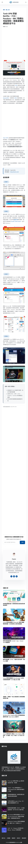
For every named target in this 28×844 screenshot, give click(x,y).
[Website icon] (14, 576)
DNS (15, 98)
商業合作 (18, 838)
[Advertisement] (14, 44)
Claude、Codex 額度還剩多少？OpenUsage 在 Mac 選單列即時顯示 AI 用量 (16, 789)
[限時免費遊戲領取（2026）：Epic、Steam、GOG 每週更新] (14, 633)
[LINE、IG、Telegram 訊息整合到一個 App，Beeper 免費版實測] (4, 830)
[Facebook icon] (11, 576)
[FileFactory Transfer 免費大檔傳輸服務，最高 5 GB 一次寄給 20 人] (4, 823)
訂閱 (22, 542)
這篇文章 (16, 219)
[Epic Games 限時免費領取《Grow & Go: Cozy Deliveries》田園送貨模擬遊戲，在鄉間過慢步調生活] (4, 816)
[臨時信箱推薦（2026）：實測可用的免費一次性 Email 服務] (14, 652)
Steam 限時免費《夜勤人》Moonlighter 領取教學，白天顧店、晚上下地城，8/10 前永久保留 (13, 735)
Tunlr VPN (5, 137)
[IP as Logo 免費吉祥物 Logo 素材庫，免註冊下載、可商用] (4, 782)
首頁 (4, 9)
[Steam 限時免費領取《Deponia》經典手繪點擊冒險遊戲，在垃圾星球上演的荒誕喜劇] (14, 615)
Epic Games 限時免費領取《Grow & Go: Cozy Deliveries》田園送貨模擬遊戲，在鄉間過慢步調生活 (16, 816)
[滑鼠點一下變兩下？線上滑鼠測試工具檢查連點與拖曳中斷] (14, 689)
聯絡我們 (13, 838)
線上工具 (8, 9)
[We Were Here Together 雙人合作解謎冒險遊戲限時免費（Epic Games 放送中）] (14, 708)
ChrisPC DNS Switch (16, 221)
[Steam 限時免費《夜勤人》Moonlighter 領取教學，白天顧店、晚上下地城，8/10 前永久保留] (14, 726)
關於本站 (3, 838)
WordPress (17, 842)
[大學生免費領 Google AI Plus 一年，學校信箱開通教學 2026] (4, 803)
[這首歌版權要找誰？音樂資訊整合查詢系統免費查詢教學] (14, 596)
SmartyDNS (6, 98)
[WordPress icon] (17, 576)
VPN (16, 85)
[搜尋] (25, 2)
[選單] (2, 2)
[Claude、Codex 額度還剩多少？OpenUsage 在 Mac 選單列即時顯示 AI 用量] (4, 789)
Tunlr (6, 185)
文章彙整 (8, 838)
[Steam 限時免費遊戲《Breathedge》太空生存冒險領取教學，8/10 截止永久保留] (14, 670)
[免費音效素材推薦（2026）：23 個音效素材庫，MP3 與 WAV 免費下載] (4, 809)
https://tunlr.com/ (14, 172)
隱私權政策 (24, 838)
